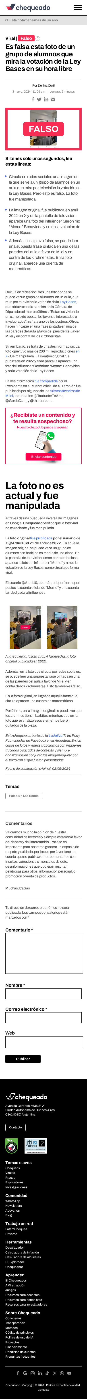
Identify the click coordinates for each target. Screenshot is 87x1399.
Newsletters (13, 1205)
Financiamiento (16, 1347)
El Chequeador (15, 1280)
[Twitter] (56, 1374)
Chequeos (12, 1168)
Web (10, 1033)
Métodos (11, 1328)
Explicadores (14, 1182)
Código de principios (19, 1332)
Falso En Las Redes (24, 796)
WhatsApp (12, 1201)
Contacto (15, 1127)
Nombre (15, 985)
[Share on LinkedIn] (46, 100)
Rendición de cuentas (20, 1352)
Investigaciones (16, 1187)
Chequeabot (14, 1267)
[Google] (27, 1374)
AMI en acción (15, 1285)
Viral (10, 38)
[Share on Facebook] (33, 100)
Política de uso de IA (19, 1337)
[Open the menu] (78, 7)
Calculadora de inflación (22, 1252)
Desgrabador (14, 1247)
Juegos (10, 1290)
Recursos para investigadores (26, 1304)
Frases (10, 1177)
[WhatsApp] (63, 1374)
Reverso (11, 1234)
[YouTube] (69, 1374)
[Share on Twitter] (39, 100)
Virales (10, 1172)
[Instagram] (34, 1374)
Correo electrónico (26, 1009)
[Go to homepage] (33, 8)
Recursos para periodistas (23, 1300)
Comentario (19, 929)
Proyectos (12, 1342)
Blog (8, 1215)
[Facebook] (19, 1374)
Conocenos (13, 1318)
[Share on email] (53, 100)
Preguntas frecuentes (20, 1356)
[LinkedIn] (41, 1374)
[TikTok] (49, 1374)
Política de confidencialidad (63, 1385)
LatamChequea (16, 1229)
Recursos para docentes (22, 1295)
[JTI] (36, 1146)
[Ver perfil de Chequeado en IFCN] (11, 1146)
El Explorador (14, 1262)
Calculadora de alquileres (23, 1257)
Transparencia (15, 1323)
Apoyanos (12, 1210)
